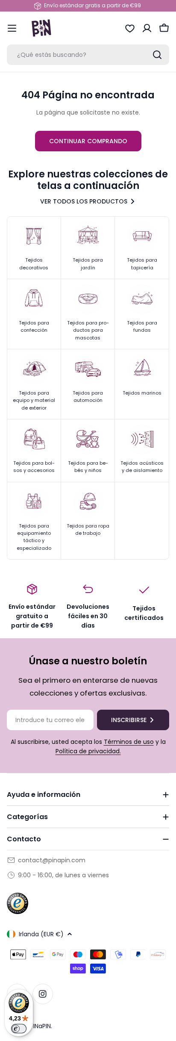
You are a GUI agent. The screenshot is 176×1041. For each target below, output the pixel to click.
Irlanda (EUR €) (41, 934)
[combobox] (88, 54)
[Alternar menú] (12, 28)
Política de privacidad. (88, 751)
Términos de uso (129, 741)
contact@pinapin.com (51, 860)
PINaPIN (40, 1026)
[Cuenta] (147, 28)
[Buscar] (157, 55)
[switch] (18, 1028)
